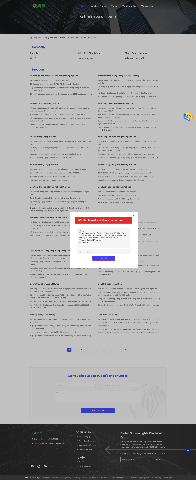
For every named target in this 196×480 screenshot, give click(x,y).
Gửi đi (104, 258)
